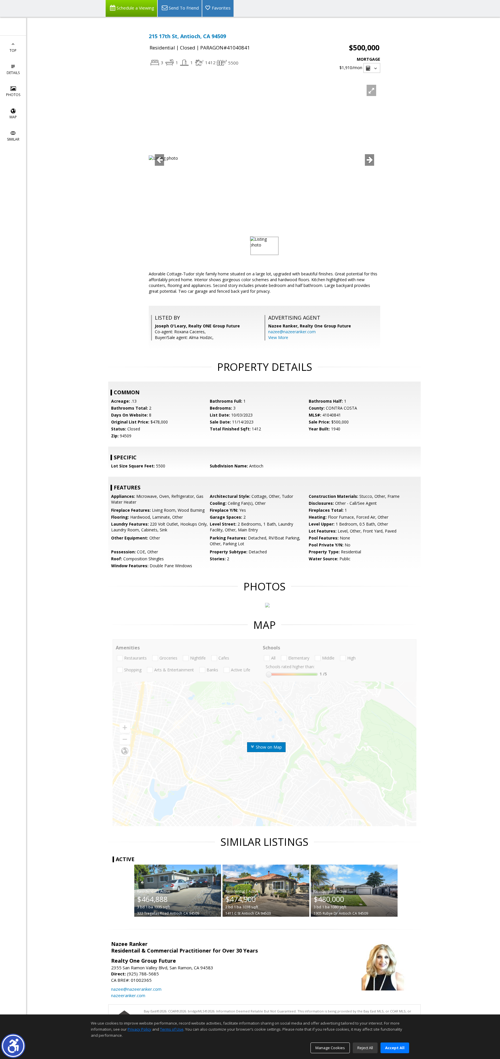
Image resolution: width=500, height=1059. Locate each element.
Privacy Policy (139, 1029)
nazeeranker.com (128, 995)
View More (278, 337)
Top (13, 50)
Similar (13, 139)
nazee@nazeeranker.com (292, 331)
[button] (13, 1046)
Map (13, 117)
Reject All (365, 1047)
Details (13, 72)
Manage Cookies (330, 1047)
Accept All (395, 1047)
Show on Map (268, 747)
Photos (13, 94)
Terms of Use (171, 1029)
